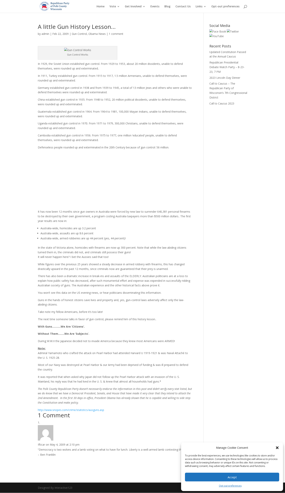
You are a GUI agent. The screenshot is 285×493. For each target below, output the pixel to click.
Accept (232, 477)
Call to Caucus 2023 (221, 103)
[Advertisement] (62, 181)
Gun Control (79, 34)
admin (45, 34)
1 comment (116, 34)
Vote (113, 6)
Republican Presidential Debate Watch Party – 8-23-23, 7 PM (226, 67)
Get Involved (133, 6)
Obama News (97, 34)
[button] (277, 448)
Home (100, 6)
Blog (167, 6)
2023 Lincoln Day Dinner (224, 78)
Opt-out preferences (230, 485)
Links (199, 6)
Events (154, 6)
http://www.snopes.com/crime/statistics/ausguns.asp (71, 410)
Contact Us (183, 6)
